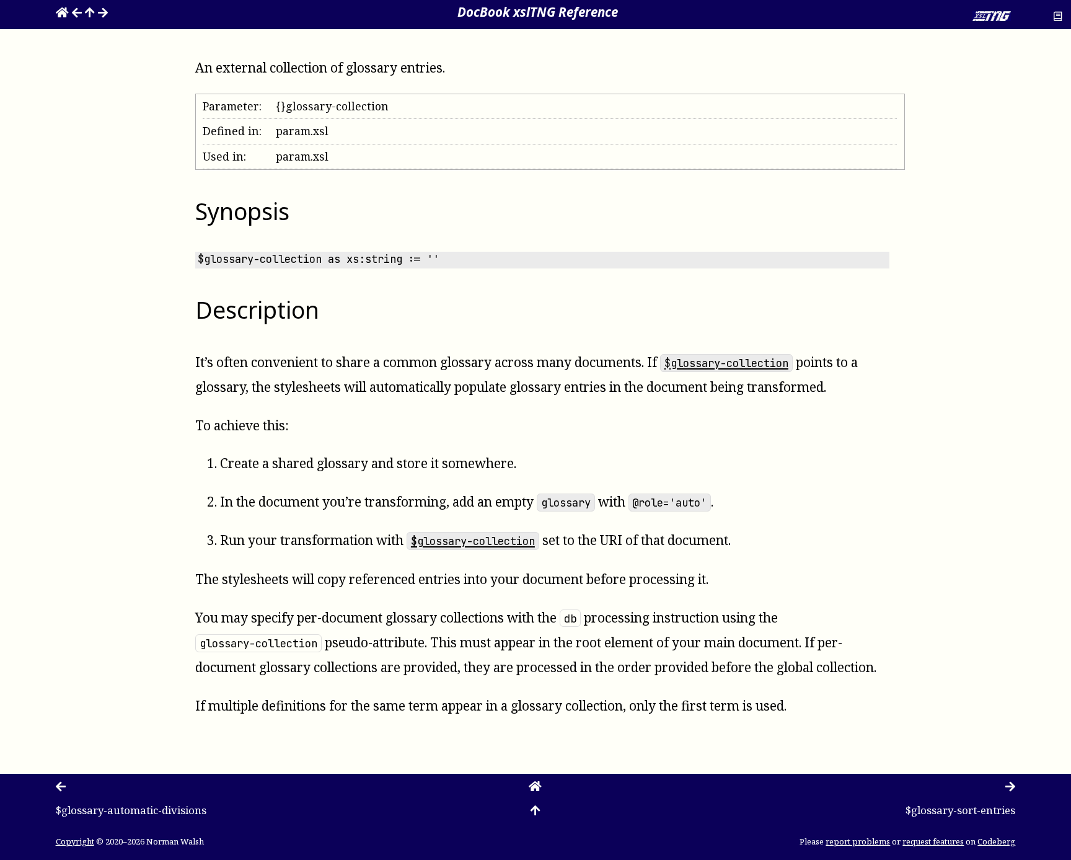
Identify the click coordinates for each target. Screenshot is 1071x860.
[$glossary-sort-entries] (103, 11)
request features (933, 841)
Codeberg (996, 841)
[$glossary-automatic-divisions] (77, 11)
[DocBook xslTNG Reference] (62, 11)
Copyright (75, 841)
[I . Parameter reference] (90, 11)
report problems (858, 841)
